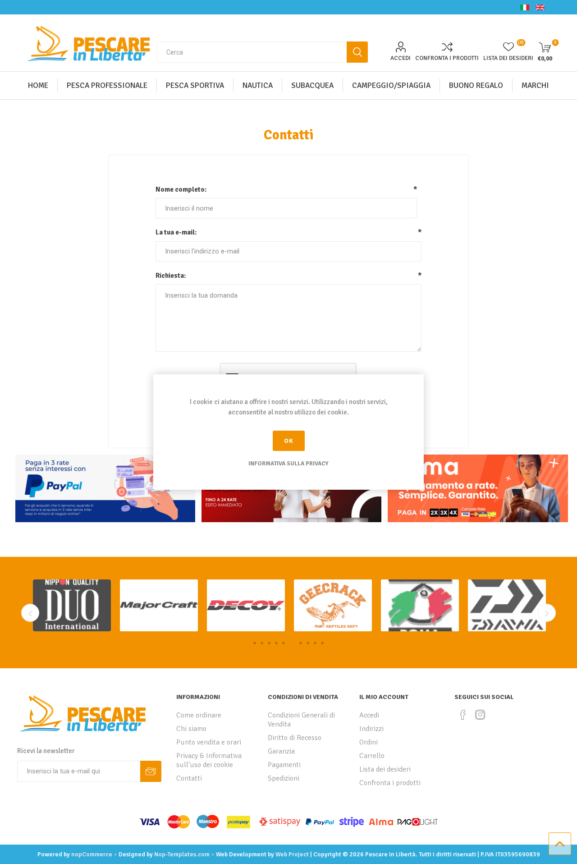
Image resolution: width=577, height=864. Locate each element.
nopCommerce (91, 854)
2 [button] (262, 643)
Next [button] (547, 613)
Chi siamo (191, 728)
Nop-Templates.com (182, 854)
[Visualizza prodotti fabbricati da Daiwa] (420, 605)
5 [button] (283, 643)
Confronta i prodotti (447, 58)
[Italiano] (524, 7)
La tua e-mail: (176, 232)
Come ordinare (198, 715)
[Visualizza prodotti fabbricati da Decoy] (159, 605)
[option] (71, 605)
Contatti (189, 778)
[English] (540, 7)
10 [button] (322, 643)
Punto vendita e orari (208, 742)
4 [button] (276, 643)
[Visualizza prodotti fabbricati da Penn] (507, 605)
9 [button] (315, 643)
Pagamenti (284, 764)
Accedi (400, 58)
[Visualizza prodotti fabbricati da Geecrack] (246, 605)
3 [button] (269, 643)
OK (288, 441)
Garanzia (281, 751)
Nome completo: (181, 189)
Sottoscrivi (150, 771)
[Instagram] (480, 715)
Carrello (372, 755)
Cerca (357, 52)
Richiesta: (171, 275)
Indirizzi (371, 728)
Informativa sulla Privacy (288, 463)
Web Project (292, 854)
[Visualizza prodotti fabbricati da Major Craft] (72, 605)
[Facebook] (463, 715)
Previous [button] (30, 613)
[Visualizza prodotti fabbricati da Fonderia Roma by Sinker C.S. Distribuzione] (333, 605)
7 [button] (299, 643)
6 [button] (290, 643)
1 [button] (254, 643)
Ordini (368, 742)
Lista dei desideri (385, 769)
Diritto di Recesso (294, 737)
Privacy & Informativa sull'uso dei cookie (209, 760)
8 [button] (308, 643)
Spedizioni (283, 778)
